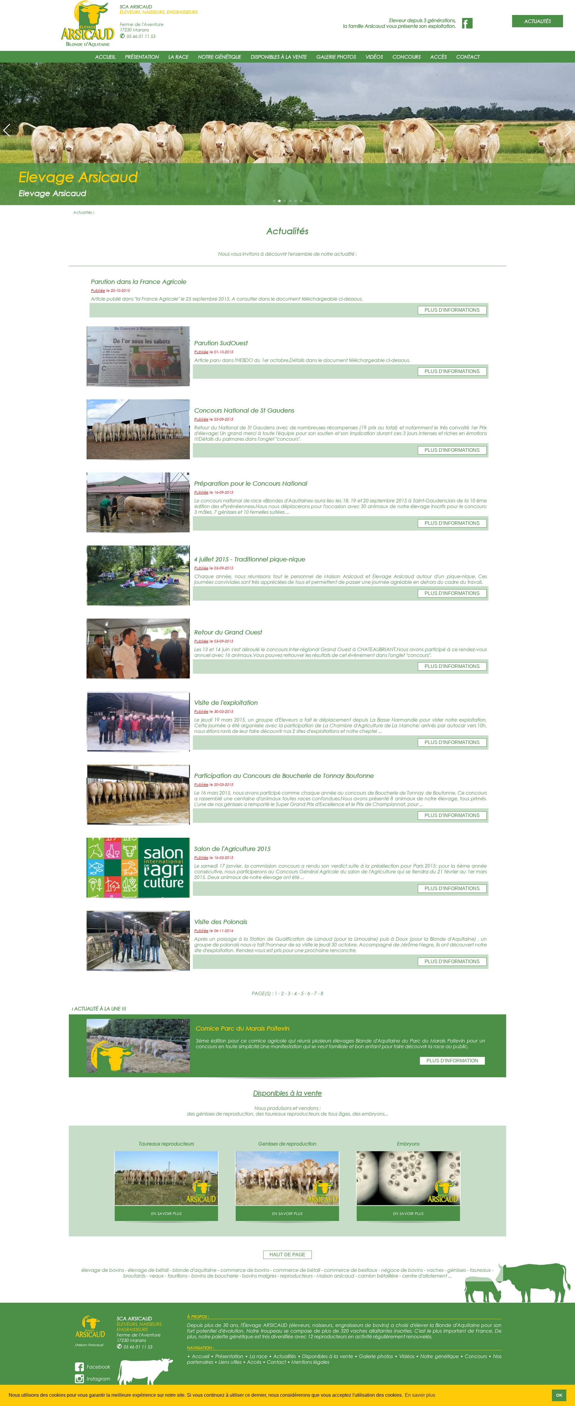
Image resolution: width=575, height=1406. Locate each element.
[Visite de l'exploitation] (138, 749)
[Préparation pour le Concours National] (138, 530)
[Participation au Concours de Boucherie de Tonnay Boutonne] (138, 822)
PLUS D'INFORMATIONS (452, 310)
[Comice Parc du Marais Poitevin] (138, 1071)
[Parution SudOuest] (138, 384)
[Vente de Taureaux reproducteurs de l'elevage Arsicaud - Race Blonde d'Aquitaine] (166, 1203)
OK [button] (559, 1395)
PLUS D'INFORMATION (452, 1060)
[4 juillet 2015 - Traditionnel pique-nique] (138, 603)
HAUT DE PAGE (287, 1254)
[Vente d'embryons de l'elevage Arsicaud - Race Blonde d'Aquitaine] (408, 1203)
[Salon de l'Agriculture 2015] (138, 896)
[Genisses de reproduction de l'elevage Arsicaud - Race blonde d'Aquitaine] (287, 1203)
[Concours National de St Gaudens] (138, 457)
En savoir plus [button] (420, 1395)
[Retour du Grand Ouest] (138, 676)
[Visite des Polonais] (138, 969)
